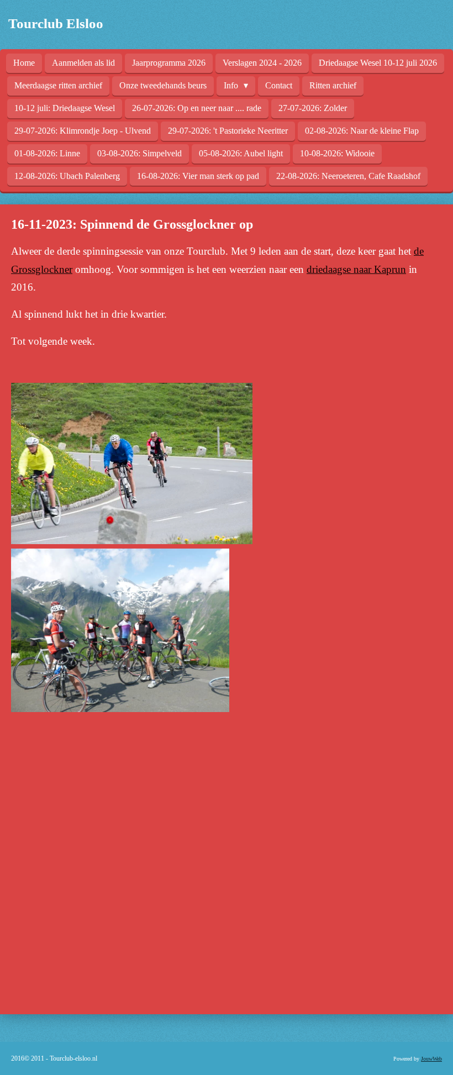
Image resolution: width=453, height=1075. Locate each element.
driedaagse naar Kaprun (356, 269)
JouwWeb (431, 1059)
